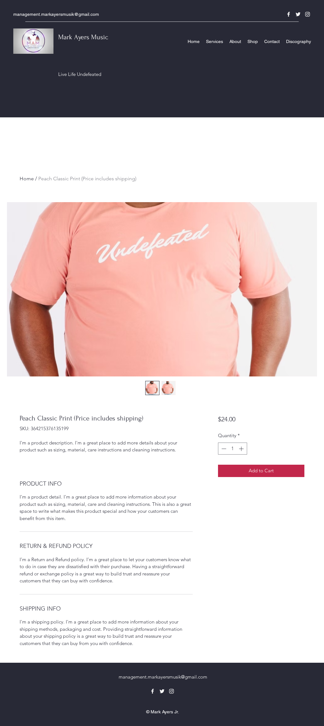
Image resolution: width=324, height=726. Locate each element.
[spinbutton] (232, 449)
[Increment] (242, 449)
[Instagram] (307, 14)
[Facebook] (288, 14)
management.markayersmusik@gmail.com (56, 14)
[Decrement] (223, 449)
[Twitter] (298, 14)
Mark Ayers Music (83, 37)
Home (27, 179)
